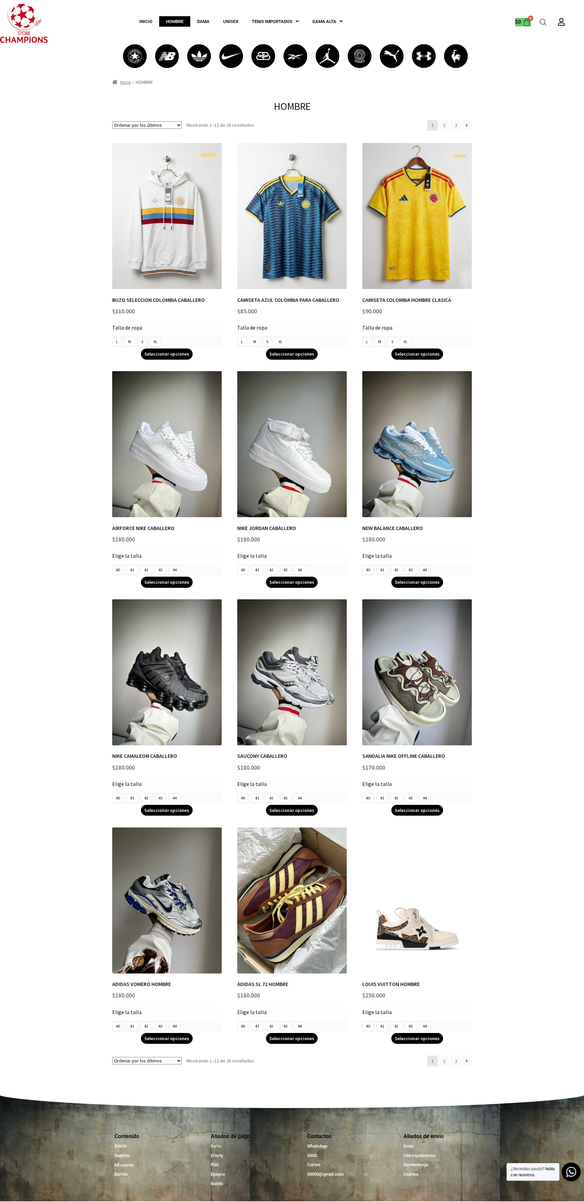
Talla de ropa (127, 327)
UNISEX (230, 21)
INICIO (145, 21)
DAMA (203, 21)
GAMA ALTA (324, 21)
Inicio (125, 82)
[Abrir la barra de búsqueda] (543, 22)
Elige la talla (127, 555)
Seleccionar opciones (166, 354)
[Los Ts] (135, 56)
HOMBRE (175, 21)
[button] (275, 21)
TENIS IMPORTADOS (272, 21)
